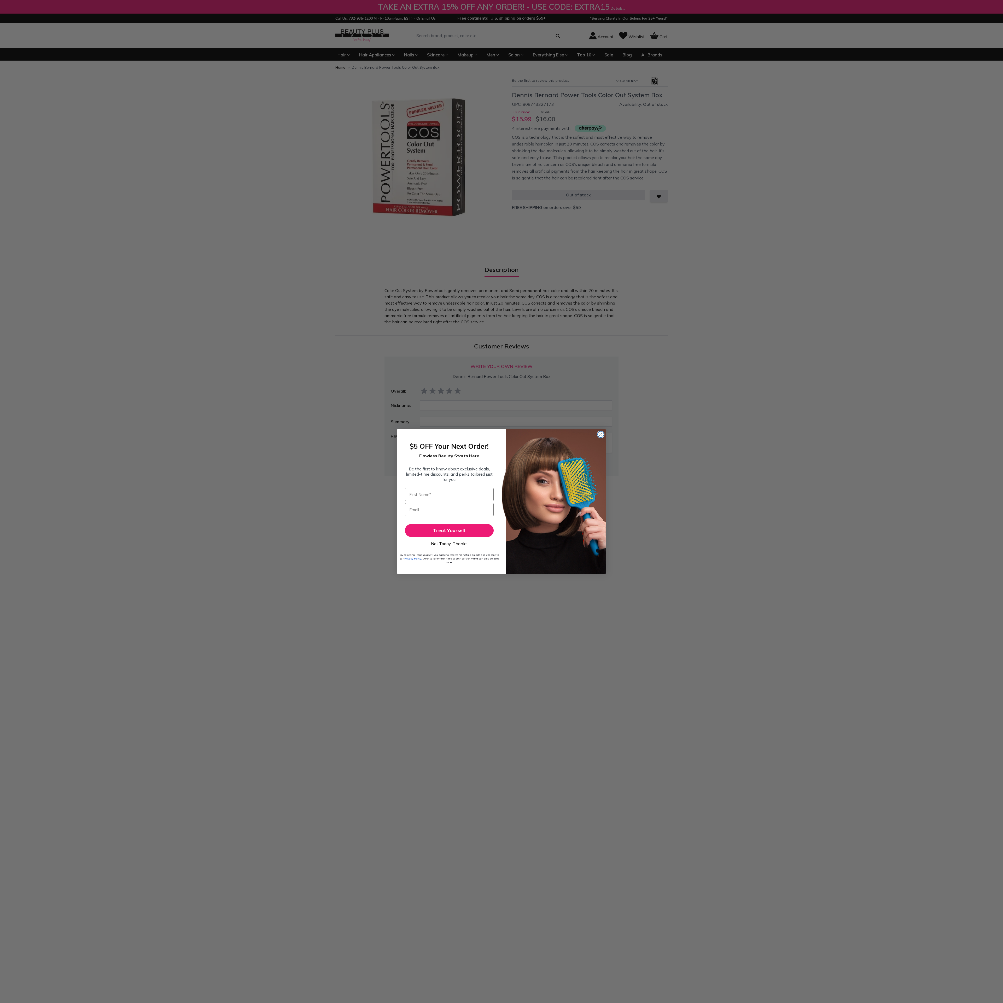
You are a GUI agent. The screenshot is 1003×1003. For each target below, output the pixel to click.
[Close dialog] (601, 434)
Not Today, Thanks (449, 543)
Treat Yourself (449, 530)
